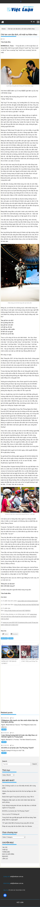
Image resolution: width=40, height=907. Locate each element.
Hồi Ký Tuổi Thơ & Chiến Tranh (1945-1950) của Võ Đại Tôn (30, 660)
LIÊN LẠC (5, 858)
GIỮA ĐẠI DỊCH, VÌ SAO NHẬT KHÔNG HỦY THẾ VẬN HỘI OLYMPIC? (9, 661)
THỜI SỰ (11, 638)
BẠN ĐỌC (5, 856)
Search (4, 761)
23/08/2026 (6, 718)
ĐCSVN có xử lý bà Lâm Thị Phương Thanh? (15, 811)
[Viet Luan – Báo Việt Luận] (2, 21)
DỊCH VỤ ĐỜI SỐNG (8, 854)
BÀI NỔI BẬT (4, 638)
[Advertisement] (20, 688)
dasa (3, 39)
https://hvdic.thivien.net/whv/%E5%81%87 (26, 604)
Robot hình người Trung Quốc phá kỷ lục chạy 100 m (18, 797)
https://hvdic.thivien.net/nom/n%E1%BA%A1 (17, 610)
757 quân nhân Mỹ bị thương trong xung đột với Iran (18, 823)
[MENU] (38, 22)
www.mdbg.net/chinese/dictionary (27, 601)
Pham (12, 718)
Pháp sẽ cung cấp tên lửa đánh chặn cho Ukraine (17, 826)
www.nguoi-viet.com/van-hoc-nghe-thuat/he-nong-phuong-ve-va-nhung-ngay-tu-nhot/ (19, 616)
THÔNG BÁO (6, 852)
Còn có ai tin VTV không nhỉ (10, 814)
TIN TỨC (4, 847)
